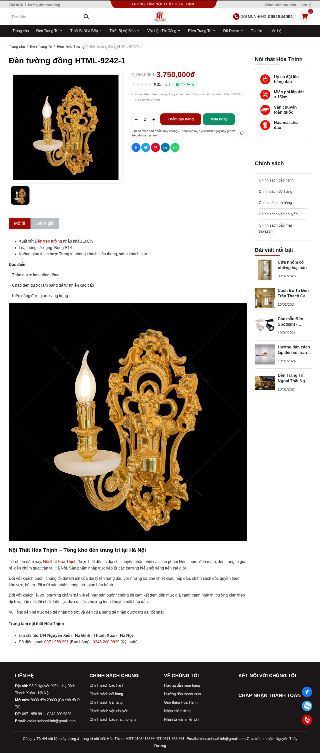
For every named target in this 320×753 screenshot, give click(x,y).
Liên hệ (306, 5)
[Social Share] (136, 147)
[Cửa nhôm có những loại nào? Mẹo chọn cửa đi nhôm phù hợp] (265, 270)
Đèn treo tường (48, 241)
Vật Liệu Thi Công (161, 31)
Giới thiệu (16, 5)
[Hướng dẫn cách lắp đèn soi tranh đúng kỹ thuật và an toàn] (265, 354)
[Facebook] (307, 692)
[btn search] (86, 16)
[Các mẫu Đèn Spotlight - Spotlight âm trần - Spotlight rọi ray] (265, 326)
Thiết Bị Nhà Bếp (84, 31)
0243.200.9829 (106, 642)
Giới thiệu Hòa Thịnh (181, 702)
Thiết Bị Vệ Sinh (123, 31)
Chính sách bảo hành (280, 5)
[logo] (160, 16)
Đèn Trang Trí (47, 31)
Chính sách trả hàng (275, 203)
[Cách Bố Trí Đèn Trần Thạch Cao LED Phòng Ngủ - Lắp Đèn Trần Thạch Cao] (265, 298)
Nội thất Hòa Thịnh (59, 561)
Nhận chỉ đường (177, 711)
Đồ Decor (231, 31)
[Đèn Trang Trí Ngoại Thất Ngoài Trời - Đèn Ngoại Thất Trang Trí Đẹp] (265, 383)
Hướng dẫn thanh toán (182, 694)
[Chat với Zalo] (307, 706)
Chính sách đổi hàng (275, 191)
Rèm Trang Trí (200, 31)
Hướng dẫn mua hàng (44, 5)
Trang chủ (20, 31)
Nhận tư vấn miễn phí (181, 719)
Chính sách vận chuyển (278, 214)
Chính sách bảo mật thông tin (275, 228)
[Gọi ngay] (307, 720)
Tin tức (256, 31)
